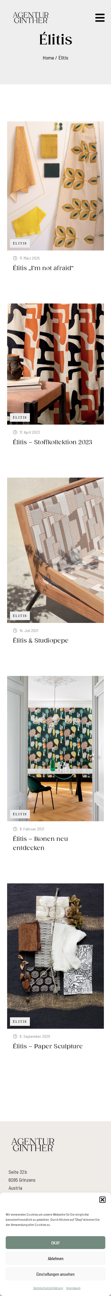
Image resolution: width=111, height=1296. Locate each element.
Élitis (63, 57)
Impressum (73, 1288)
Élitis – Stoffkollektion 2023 (52, 442)
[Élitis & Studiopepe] (55, 550)
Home (48, 57)
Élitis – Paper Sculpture (48, 1046)
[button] (102, 1200)
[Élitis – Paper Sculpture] (55, 956)
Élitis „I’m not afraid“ (43, 268)
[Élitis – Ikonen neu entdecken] (55, 748)
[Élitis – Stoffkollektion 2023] (55, 364)
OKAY (55, 1242)
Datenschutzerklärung (48, 1288)
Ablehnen (55, 1258)
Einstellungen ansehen (55, 1274)
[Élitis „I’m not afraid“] (55, 185)
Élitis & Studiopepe (41, 640)
